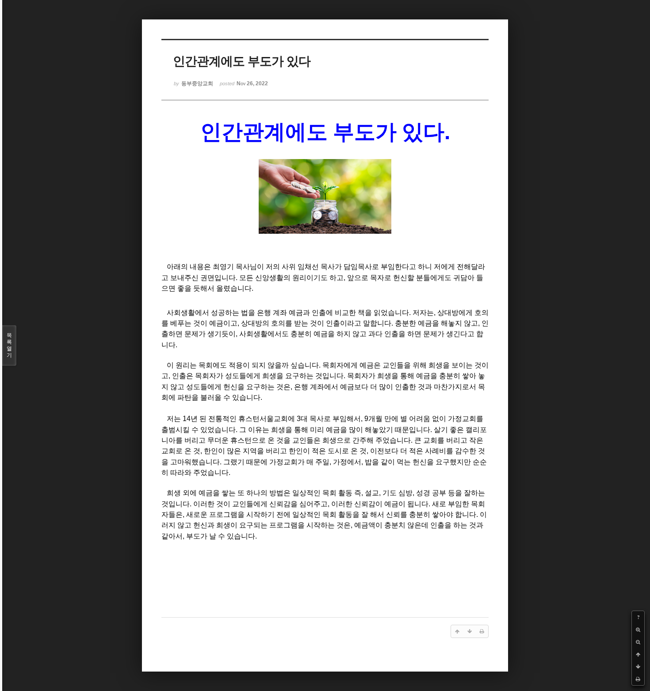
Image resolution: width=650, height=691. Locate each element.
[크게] (638, 629)
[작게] (638, 642)
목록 (9, 345)
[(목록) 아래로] (638, 667)
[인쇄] (638, 679)
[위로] (638, 654)
